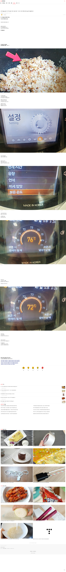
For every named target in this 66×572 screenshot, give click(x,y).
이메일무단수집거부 (12, 548)
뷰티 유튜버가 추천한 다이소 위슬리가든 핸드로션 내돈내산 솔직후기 (10, 360)
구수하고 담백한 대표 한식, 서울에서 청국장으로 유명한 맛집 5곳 (9, 386)
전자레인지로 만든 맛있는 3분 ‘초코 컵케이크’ (7, 464)
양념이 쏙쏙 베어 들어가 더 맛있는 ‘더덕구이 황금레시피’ (8, 397)
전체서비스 (34, 551)
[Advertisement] (33, 7)
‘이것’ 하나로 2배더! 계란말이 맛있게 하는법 (39, 464)
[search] (64, 1)
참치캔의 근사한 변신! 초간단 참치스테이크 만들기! (8, 364)
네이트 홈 (31, 551)
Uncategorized (3, 395)
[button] (64, 570)
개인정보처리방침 (4, 548)
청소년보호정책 (8, 548)
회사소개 (1, 548)
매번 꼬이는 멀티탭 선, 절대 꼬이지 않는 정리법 (7, 482)
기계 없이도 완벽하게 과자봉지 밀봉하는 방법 (39, 502)
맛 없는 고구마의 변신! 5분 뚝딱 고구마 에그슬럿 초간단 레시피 (9, 362)
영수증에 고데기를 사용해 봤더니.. (37, 520)
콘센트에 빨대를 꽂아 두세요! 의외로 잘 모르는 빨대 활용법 (41, 482)
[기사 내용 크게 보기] (64, 15)
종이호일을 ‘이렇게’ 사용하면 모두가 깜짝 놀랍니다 (8, 520)
